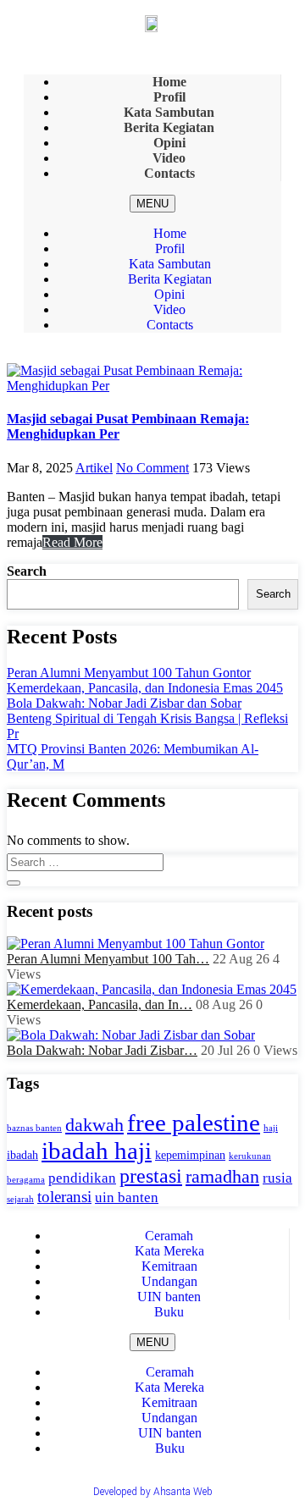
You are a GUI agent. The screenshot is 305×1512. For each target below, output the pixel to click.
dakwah (94, 1125)
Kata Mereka (169, 1387)
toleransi (64, 1197)
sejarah (20, 1199)
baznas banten (34, 1128)
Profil (170, 248)
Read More (72, 542)
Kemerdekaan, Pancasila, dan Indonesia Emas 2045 (145, 688)
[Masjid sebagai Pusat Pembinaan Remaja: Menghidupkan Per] (152, 385)
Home (169, 233)
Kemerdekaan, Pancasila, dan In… (99, 1004)
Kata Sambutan (170, 264)
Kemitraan (169, 1402)
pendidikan (82, 1178)
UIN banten (170, 1433)
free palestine (193, 1122)
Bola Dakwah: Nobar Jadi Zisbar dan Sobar (124, 703)
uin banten (126, 1197)
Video (169, 309)
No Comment (152, 468)
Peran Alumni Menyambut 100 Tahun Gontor (129, 672)
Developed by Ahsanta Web (153, 1492)
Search (27, 571)
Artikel (94, 468)
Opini (169, 294)
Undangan (169, 1417)
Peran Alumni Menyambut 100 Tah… (108, 959)
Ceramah (170, 1372)
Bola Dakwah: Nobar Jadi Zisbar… (102, 1050)
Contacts (169, 173)
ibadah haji (97, 1150)
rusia (277, 1178)
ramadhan (222, 1177)
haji (270, 1128)
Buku (169, 1312)
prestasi (150, 1176)
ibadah (22, 1155)
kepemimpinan (190, 1155)
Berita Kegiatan (170, 279)
